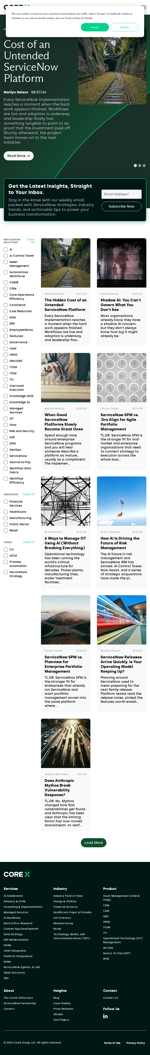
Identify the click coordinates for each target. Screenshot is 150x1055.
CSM (106, 911)
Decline (124, 27)
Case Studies (62, 1003)
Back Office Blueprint (18, 923)
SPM (106, 958)
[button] (135, 165)
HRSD (106, 921)
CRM (106, 905)
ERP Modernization (16, 939)
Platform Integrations (18, 956)
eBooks (58, 1014)
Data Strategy (13, 934)
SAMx (7, 961)
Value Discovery (14, 972)
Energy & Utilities (64, 901)
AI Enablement (13, 896)
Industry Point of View (68, 896)
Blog (56, 997)
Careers (9, 1008)
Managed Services (16, 912)
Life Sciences (62, 917)
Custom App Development (21, 928)
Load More (94, 843)
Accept (95, 27)
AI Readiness (12, 917)
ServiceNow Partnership (20, 1003)
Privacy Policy (135, 1043)
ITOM (106, 927)
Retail (57, 928)
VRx (6, 978)
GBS (105, 916)
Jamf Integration (15, 950)
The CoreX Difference (18, 997)
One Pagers (61, 1019)
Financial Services (65, 906)
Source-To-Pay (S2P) (117, 953)
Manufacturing (63, 923)
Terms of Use (112, 1043)
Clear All (30, 241)
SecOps (108, 947)
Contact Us (110, 997)
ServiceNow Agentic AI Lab (22, 967)
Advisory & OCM (14, 901)
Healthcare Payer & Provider (72, 912)
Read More (17, 156)
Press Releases (63, 1008)
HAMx (7, 945)
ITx (105, 932)
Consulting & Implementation (23, 906)
